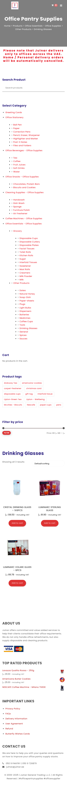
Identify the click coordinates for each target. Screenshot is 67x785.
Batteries (24, 314)
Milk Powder (25, 276)
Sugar (22, 258)
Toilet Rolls (25, 252)
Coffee (16, 161)
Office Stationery (14, 117)
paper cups (45, 405)
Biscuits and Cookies (24, 187)
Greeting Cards (13, 112)
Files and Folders (22, 145)
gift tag (29, 394)
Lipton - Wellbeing (35, 399)
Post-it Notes (20, 142)
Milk (21, 279)
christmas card (33, 388)
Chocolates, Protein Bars (26, 184)
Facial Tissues (26, 248)
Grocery (17, 230)
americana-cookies (32, 383)
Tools (22, 324)
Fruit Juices (19, 164)
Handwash (19, 199)
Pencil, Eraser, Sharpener (26, 135)
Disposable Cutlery (29, 241)
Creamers (24, 272)
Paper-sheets (26, 300)
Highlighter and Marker (25, 138)
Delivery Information (16, 718)
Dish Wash (18, 203)
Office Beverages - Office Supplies (23, 150)
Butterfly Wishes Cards (17, 733)
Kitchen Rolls (26, 255)
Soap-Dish (25, 297)
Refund (9, 728)
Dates (22, 290)
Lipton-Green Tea (13, 399)
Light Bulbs (25, 307)
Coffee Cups (26, 321)
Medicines (24, 318)
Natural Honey (27, 293)
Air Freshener (20, 213)
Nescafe (31, 405)
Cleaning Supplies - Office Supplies (24, 192)
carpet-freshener (12, 388)
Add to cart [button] (17, 523)
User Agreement (14, 723)
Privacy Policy (12, 708)
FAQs (8, 713)
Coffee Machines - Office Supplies (23, 218)
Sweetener (25, 265)
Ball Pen (17, 124)
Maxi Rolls (24, 269)
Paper (16, 128)
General (23, 331)
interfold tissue (45, 394)
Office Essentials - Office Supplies (23, 223)
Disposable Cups (28, 238)
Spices (22, 335)
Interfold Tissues (28, 262)
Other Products (21, 283)
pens (58, 405)
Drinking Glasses (28, 328)
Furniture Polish (21, 210)
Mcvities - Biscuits (13, 405)
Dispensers (25, 311)
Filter (6, 433)
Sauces (23, 338)
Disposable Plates (29, 245)
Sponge (17, 206)
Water (16, 171)
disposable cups (12, 394)
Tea (15, 157)
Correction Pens (21, 131)
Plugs (22, 304)
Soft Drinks (19, 168)
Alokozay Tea (10, 383)
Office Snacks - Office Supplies (22, 176)
